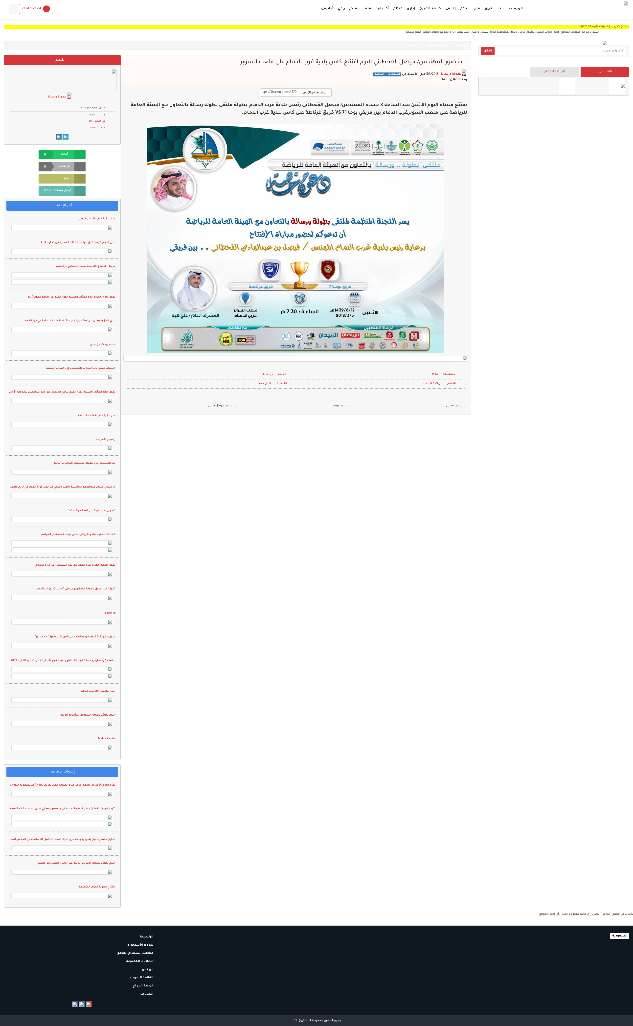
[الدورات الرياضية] (617, 86)
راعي (341, 8)
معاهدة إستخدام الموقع (135, 953)
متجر (353, 8)
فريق (488, 8)
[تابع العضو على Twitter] (65, 137)
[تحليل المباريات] (567, 86)
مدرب (476, 8)
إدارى (411, 8)
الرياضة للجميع (554, 71)
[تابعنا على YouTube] (88, 1004)
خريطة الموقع (143, 986)
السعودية (393, 74)
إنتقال (488, 50)
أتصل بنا (147, 994)
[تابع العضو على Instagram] (58, 137)
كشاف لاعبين (430, 8)
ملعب (366, 8)
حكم (463, 8)
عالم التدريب (605, 71)
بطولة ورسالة (451, 74)
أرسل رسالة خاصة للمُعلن (55, 190)
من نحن (148, 969)
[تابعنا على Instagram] (81, 1004)
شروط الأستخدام (140, 945)
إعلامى (450, 8)
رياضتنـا (268, 374)
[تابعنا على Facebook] (74, 1004)
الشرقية (379, 74)
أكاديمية (382, 8)
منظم (398, 8)
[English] (13, 9)
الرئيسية (516, 8)
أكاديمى (327, 8)
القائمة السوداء (142, 977)
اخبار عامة (413, 45)
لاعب (500, 8)
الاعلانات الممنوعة (140, 961)
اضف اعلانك (31, 8)
